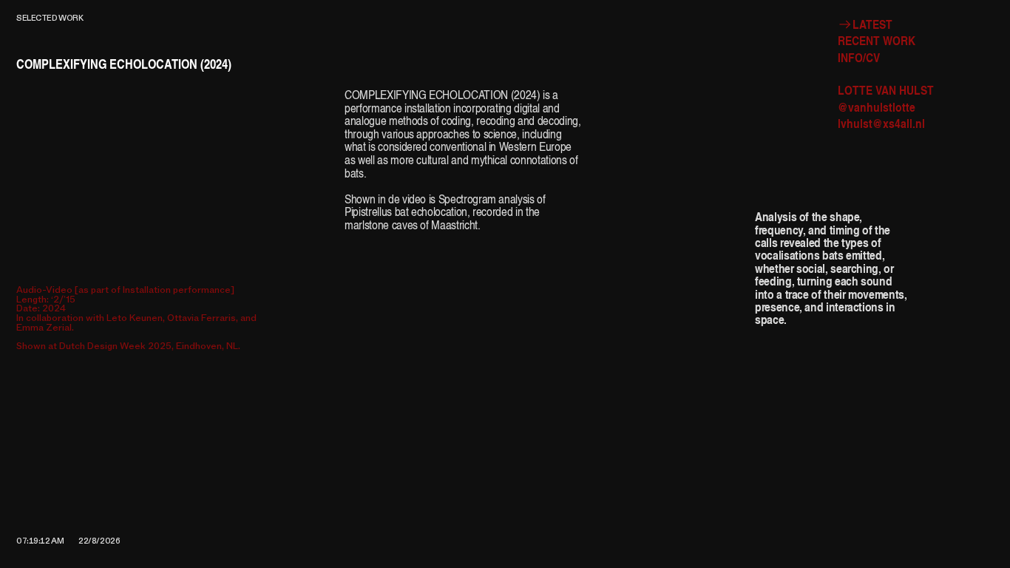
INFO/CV (859, 57)
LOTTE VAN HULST (886, 89)
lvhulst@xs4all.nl (881, 123)
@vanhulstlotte (876, 106)
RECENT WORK (876, 40)
